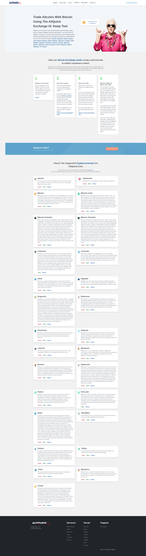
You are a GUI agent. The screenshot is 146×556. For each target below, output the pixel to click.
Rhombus (63, 44)
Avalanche (60, 38)
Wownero (36, 46)
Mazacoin (66, 42)
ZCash (44, 46)
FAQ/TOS (76, 2)
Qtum (58, 44)
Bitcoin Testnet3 (42, 40)
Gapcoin (54, 42)
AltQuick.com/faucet (67, 95)
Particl (47, 44)
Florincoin (48, 42)
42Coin (54, 38)
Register (37, 97)
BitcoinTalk (84, 2)
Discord (85, 529)
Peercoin (53, 44)
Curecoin (67, 40)
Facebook (86, 532)
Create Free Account (112, 148)
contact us (90, 170)
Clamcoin (61, 40)
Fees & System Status (107, 549)
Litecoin (60, 42)
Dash (72, 40)
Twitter (85, 542)
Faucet (70, 2)
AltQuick (69, 529)
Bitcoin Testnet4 (52, 40)
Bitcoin (66, 38)
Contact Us (93, 2)
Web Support (103, 526)
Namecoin (42, 44)
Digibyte (35, 42)
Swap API (69, 540)
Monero (35, 44)
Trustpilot (86, 540)
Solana (69, 44)
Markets (55, 2)
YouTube (86, 545)
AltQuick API (70, 532)
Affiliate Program (71, 526)
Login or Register (132, 2)
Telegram (86, 537)
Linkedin (86, 534)
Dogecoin (42, 42)
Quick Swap (63, 2)
